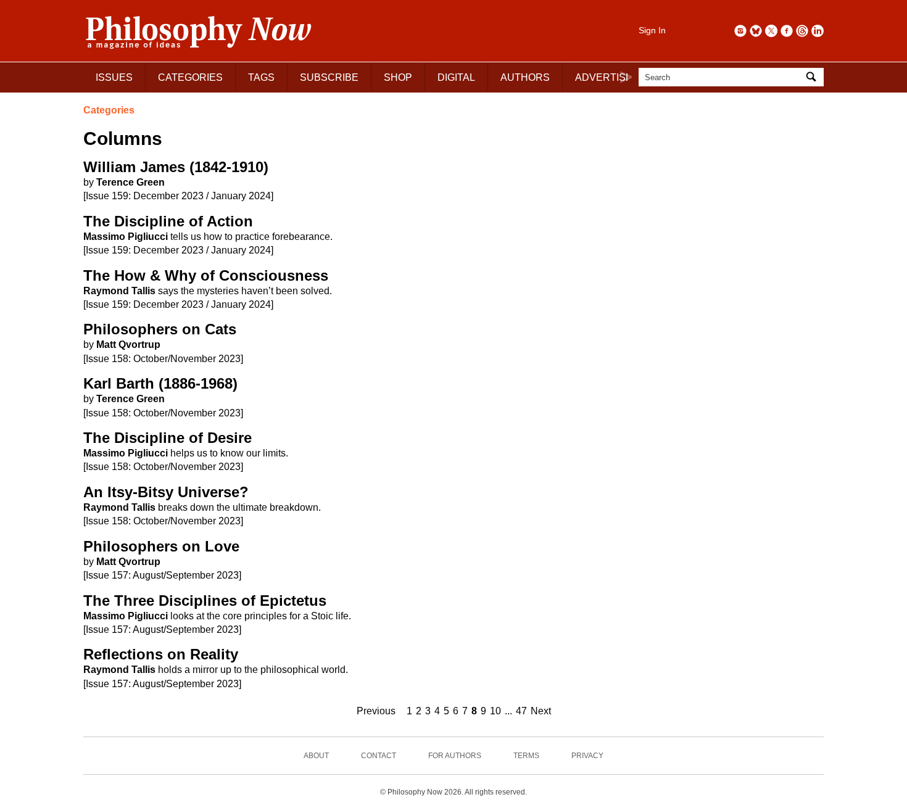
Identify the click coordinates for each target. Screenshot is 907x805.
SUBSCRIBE (329, 77)
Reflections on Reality (160, 654)
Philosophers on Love (161, 546)
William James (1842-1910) (175, 167)
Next (541, 711)
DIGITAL (456, 77)
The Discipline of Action (168, 221)
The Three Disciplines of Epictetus (204, 600)
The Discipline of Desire (167, 437)
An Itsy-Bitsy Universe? (166, 492)
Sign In (652, 30)
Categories (109, 110)
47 (521, 711)
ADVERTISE (603, 77)
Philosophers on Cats (159, 329)
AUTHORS (525, 77)
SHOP (398, 77)
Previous (376, 711)
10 (495, 711)
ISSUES (114, 77)
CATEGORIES (190, 77)
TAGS (261, 77)
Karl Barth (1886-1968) (160, 383)
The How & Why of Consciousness (205, 275)
